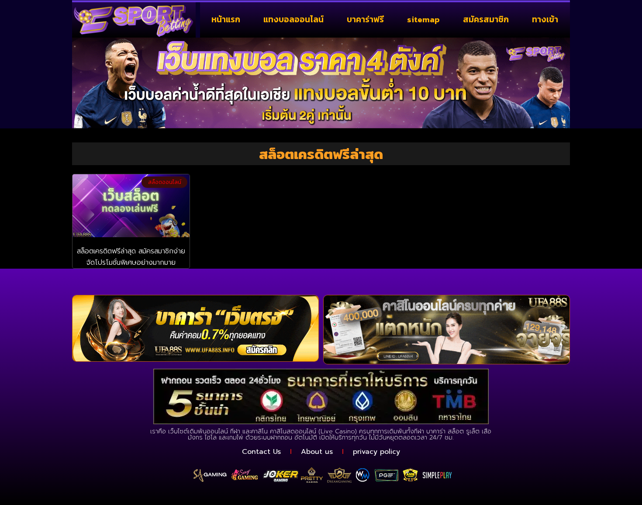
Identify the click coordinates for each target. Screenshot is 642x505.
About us (317, 451)
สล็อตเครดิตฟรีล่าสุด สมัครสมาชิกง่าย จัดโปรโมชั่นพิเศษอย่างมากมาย (131, 257)
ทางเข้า (545, 19)
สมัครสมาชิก (486, 19)
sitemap (423, 19)
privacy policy (376, 451)
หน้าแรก (225, 19)
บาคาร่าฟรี (365, 19)
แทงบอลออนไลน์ (293, 19)
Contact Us (261, 451)
